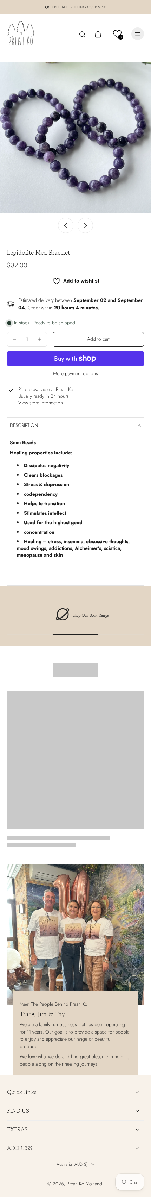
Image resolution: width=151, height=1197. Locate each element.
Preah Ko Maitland (84, 1183)
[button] (117, 34)
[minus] (14, 339)
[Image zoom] (75, 137)
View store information (40, 402)
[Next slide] (85, 225)
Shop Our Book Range (84, 615)
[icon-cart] (97, 34)
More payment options (75, 374)
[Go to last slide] (65, 225)
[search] (82, 34)
